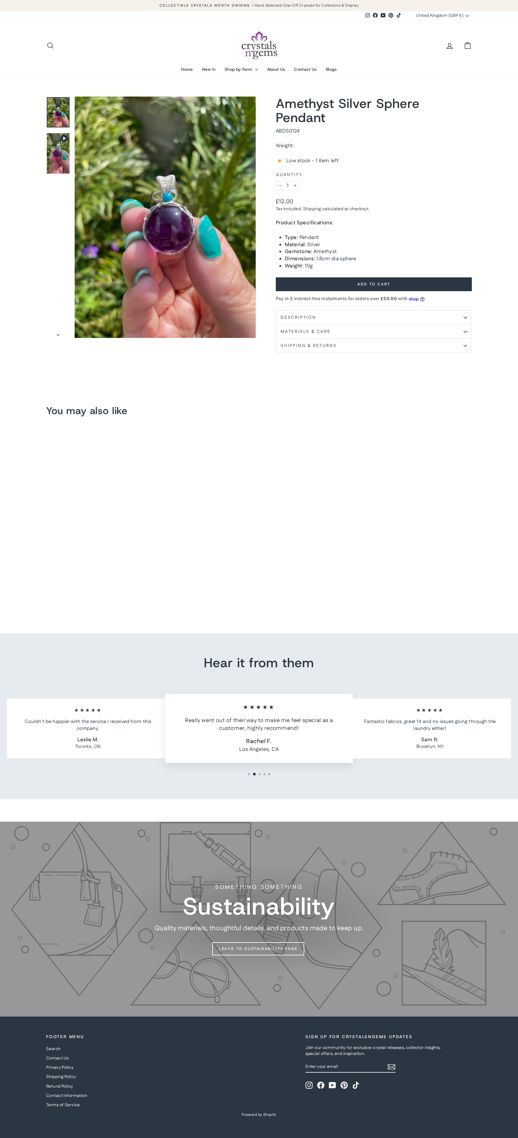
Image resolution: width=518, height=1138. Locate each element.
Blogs (331, 69)
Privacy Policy (59, 1068)
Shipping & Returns (309, 346)
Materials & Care (306, 332)
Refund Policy (59, 1086)
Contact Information (66, 1096)
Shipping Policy (61, 1077)
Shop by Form (239, 69)
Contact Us (305, 69)
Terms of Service (63, 1105)
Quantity (289, 175)
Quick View (97, 577)
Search (53, 1049)
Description (298, 318)
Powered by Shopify (259, 1114)
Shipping (312, 209)
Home (187, 69)
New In (209, 69)
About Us (276, 69)
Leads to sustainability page (258, 948)
